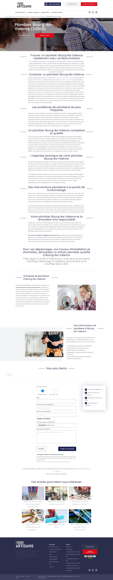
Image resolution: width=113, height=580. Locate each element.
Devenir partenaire (53, 561)
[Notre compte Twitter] (96, 12)
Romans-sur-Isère (65, 79)
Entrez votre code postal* (43, 411)
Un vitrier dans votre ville (72, 565)
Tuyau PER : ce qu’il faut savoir (56, 525)
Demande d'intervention (89, 4)
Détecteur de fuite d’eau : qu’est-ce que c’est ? (56, 503)
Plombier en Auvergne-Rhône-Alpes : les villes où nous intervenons (27, 16)
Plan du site (78, 576)
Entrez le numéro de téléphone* (45, 404)
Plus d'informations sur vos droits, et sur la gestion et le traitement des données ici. (54, 461)
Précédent (41, 448)
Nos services (69, 570)
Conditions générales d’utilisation (53, 576)
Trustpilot (9, 375)
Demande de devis (24, 35)
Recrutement (69, 549)
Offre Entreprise (53, 559)
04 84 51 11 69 (44, 35)
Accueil (6, 16)
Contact (51, 566)
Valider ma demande (67, 449)
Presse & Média (53, 556)
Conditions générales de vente (68, 576)
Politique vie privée (42, 578)
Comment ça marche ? (33, 12)
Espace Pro (69, 547)
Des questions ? (45, 12)
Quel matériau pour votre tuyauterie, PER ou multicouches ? (80, 527)
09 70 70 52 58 (54, 4)
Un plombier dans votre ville (73, 551)
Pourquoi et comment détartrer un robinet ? (80, 503)
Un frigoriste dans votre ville (73, 568)
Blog (50, 554)
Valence (41, 79)
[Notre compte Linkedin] (89, 12)
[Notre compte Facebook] (93, 12)
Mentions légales (41, 576)
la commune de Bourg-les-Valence (64, 77)
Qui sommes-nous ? (20, 12)
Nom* (38, 397)
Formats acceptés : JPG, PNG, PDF (46, 422)
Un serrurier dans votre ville (73, 563)
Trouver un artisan (56, 12)
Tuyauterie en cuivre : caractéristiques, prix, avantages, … (33, 527)
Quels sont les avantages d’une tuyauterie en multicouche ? (33, 504)
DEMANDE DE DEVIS (72, 4)
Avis (50, 564)
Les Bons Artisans (22, 576)
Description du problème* (43, 429)
